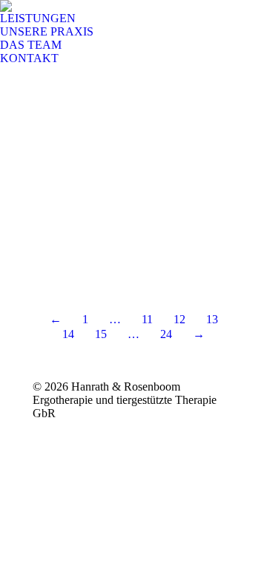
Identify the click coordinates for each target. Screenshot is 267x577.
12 (179, 319)
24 (166, 334)
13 (212, 319)
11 (147, 319)
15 (101, 334)
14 (68, 334)
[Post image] (133, 177)
